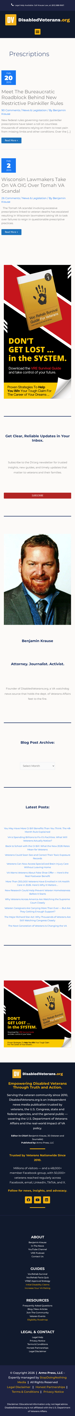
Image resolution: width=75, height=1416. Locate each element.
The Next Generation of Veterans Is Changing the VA (37, 925)
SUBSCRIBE (37, 495)
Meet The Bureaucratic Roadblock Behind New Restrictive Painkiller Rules (32, 97)
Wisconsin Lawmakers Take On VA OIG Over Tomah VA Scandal (33, 185)
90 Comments (10, 110)
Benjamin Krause (37, 1242)
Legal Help (37, 1337)
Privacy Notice (37, 1340)
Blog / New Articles (37, 1309)
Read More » (11, 140)
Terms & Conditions (37, 1344)
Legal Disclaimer (37, 1351)
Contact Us (37, 1256)
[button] (37, 32)
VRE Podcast (37, 1253)
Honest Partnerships (37, 1348)
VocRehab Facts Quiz (37, 1277)
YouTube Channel (37, 1249)
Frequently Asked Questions (37, 1305)
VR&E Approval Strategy (37, 1281)
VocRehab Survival (37, 1274)
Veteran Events (37, 1316)
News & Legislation (34, 110)
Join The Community (38, 1312)
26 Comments (10, 198)
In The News (37, 1246)
